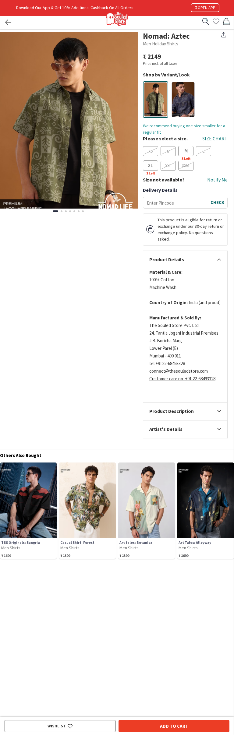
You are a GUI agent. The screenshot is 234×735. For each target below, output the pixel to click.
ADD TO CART (174, 726)
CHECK (217, 202)
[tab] (185, 260)
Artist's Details (166, 429)
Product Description (171, 411)
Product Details (166, 259)
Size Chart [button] (215, 138)
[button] (155, 99)
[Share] (223, 34)
